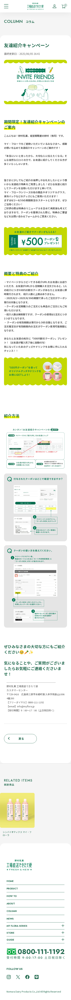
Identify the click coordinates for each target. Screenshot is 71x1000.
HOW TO (12, 896)
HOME (10, 881)
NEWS (10, 918)
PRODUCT (12, 888)
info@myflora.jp (26, 706)
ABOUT (11, 903)
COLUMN (12, 911)
